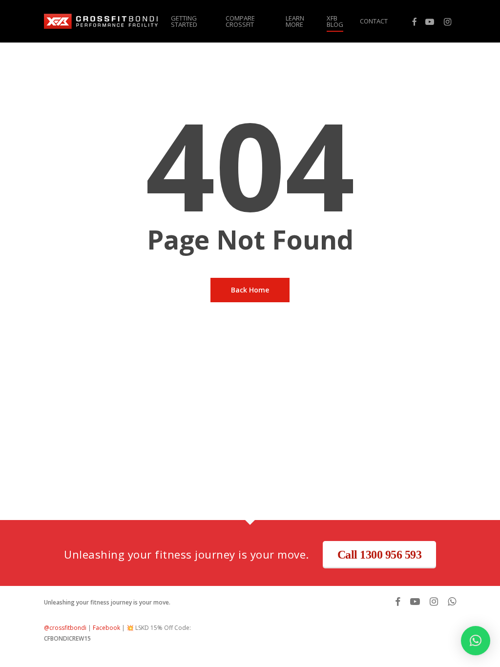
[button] (475, 640)
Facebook (106, 628)
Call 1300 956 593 (379, 554)
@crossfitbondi (65, 628)
